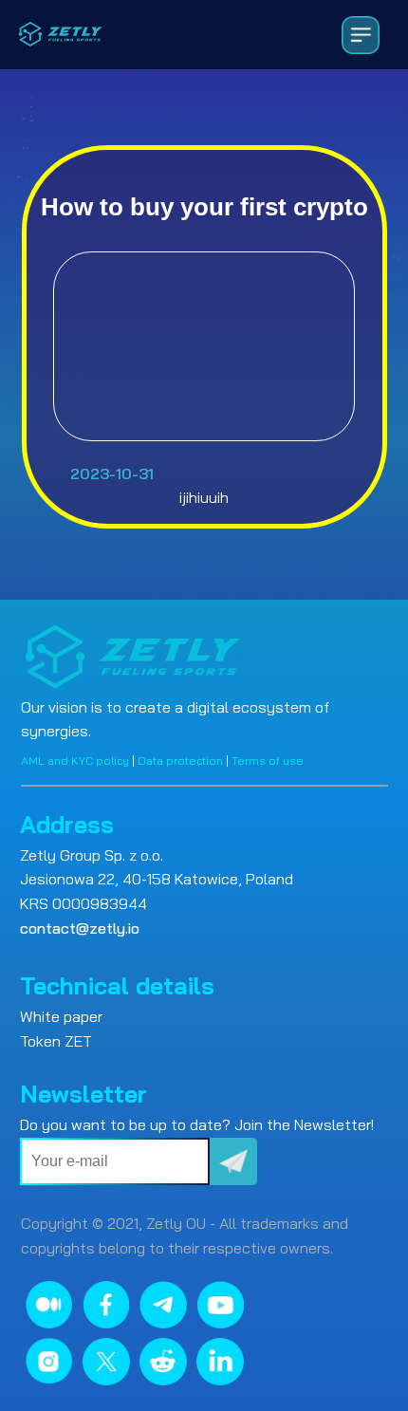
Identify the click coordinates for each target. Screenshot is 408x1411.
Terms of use (268, 760)
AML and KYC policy (75, 760)
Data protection (180, 760)
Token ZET (56, 1040)
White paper (61, 1016)
